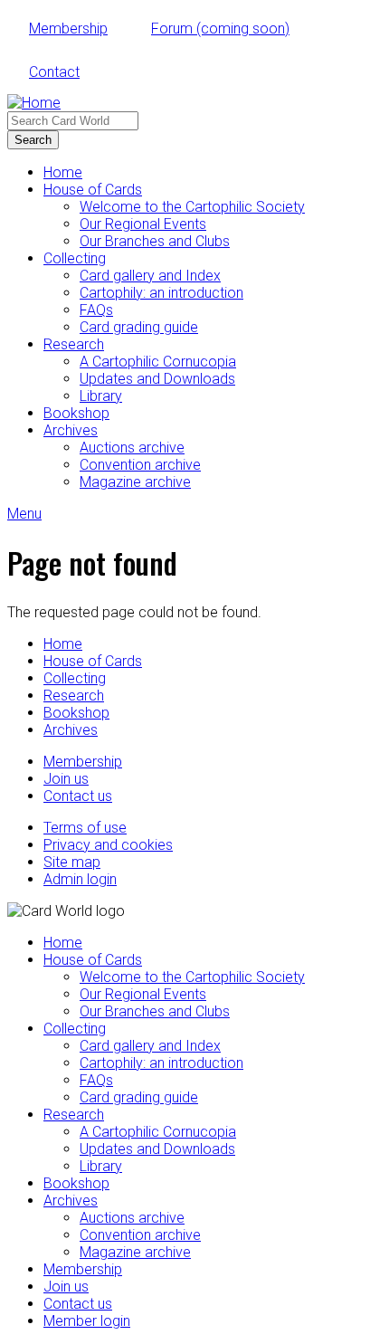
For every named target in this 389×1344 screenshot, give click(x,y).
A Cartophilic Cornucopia (158, 361)
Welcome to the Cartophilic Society (192, 206)
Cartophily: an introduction (161, 292)
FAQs (96, 310)
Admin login (80, 879)
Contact (54, 72)
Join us (66, 778)
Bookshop (76, 413)
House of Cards (92, 189)
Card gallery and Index (150, 275)
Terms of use (85, 827)
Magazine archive (135, 482)
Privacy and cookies (108, 844)
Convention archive (140, 464)
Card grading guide (139, 327)
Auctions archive (132, 447)
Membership (68, 28)
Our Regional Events (143, 224)
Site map (71, 862)
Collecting (74, 258)
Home (62, 172)
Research (73, 344)
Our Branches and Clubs (155, 241)
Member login (86, 1321)
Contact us (77, 796)
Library (101, 396)
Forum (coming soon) (220, 28)
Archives (70, 430)
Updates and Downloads (157, 378)
